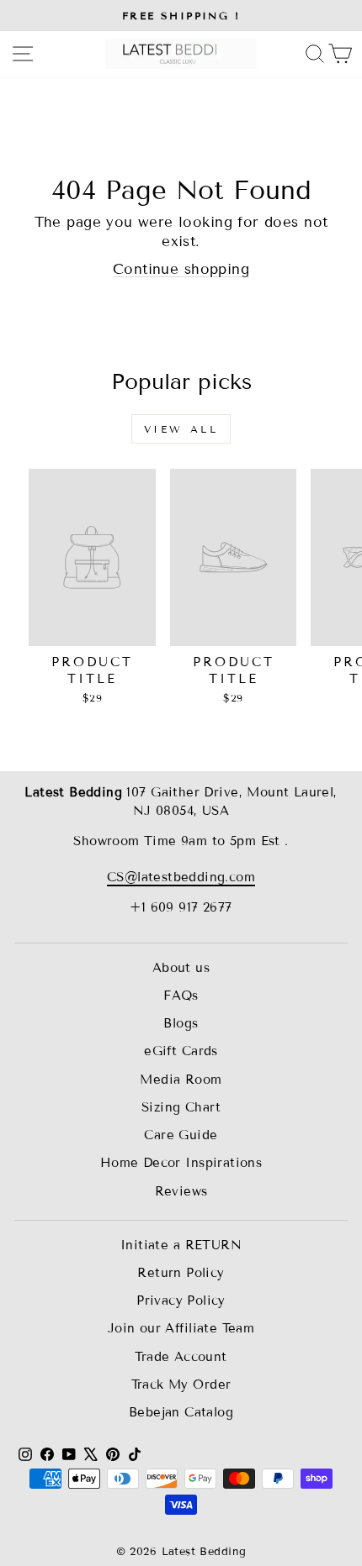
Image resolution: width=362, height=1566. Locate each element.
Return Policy (180, 1272)
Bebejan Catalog (181, 1412)
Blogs (180, 1023)
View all (181, 429)
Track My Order (181, 1384)
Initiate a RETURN (181, 1245)
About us (181, 967)
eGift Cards (181, 1051)
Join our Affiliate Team (181, 1328)
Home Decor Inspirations (181, 1162)
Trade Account (180, 1356)
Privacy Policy (181, 1300)
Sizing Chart (181, 1107)
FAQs (181, 995)
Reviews (181, 1191)
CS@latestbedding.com (181, 877)
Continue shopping (181, 269)
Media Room (180, 1079)
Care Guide (180, 1135)
